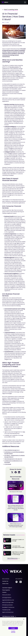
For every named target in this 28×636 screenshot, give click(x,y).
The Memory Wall (6, 609)
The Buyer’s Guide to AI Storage (14, 540)
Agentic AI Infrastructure (7, 612)
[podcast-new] (21, 582)
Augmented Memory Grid (8, 600)
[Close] (23, 619)
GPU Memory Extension (7, 605)
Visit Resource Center (8, 616)
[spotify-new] (16, 582)
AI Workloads (7, 464)
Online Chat (5, 583)
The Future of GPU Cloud (15, 491)
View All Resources (12, 558)
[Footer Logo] (12, 571)
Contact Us (5, 581)
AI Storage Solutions (6, 597)
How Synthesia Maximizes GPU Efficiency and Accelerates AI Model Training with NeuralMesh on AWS (16, 508)
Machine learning (19, 104)
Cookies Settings (13, 631)
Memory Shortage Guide (7, 602)
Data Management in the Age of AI (13, 459)
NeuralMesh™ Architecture (8, 607)
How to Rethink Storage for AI (11, 450)
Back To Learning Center (11, 9)
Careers (4, 592)
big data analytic (14, 67)
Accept (13, 628)
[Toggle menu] (25, 2)
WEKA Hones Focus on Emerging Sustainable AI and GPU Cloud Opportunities (15, 525)
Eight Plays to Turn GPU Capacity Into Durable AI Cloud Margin (14, 553)
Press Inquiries (6, 590)
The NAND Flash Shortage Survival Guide (14, 547)
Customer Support (7, 587)
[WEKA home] (5, 2)
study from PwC (8, 235)
